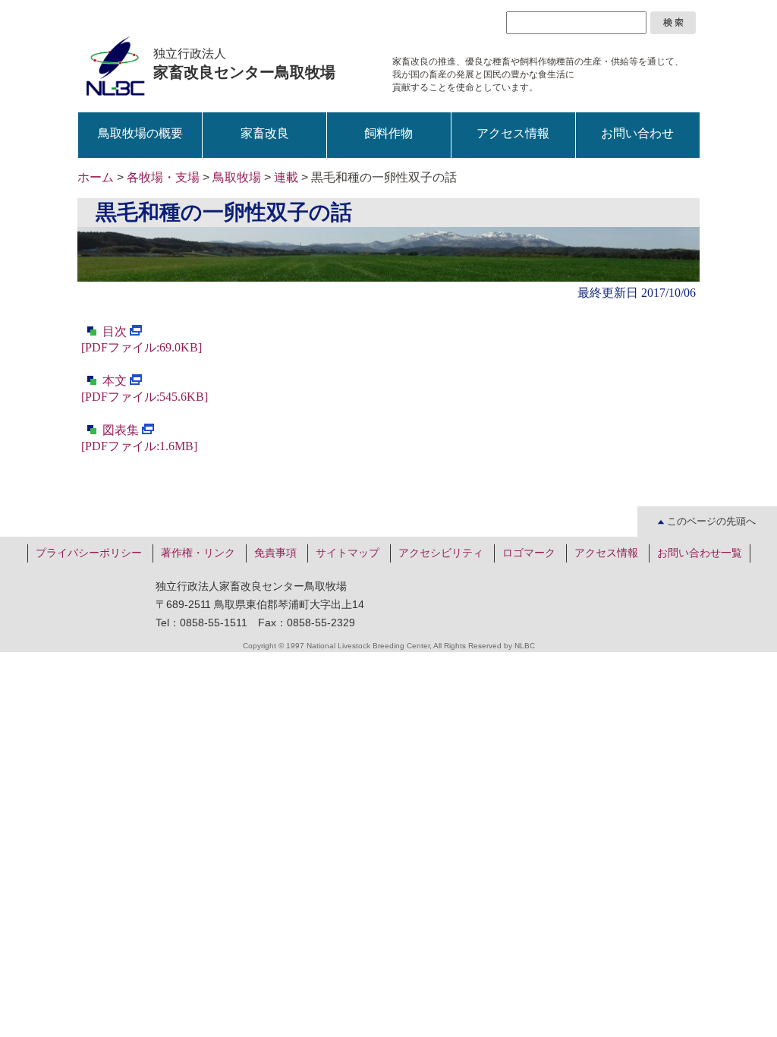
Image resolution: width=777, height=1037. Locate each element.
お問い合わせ (637, 133)
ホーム (95, 177)
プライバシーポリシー (89, 553)
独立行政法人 (244, 63)
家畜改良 (265, 133)
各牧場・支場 (163, 177)
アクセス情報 (513, 133)
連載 (286, 177)
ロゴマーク (528, 553)
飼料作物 (388, 133)
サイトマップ (347, 553)
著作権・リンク (198, 553)
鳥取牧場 (236, 177)
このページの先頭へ (710, 521)
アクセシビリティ (440, 553)
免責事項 (275, 553)
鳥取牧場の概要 (140, 133)
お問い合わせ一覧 (699, 553)
